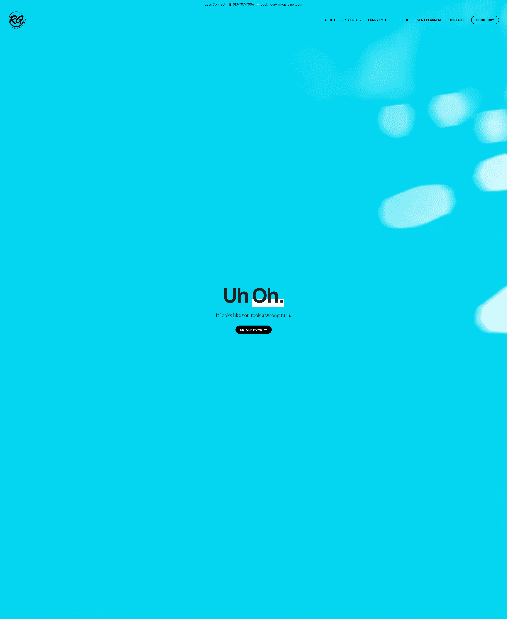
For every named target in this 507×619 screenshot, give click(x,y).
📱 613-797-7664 (241, 4)
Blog (405, 20)
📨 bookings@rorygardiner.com (279, 4)
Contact (456, 20)
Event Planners (429, 20)
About (329, 20)
